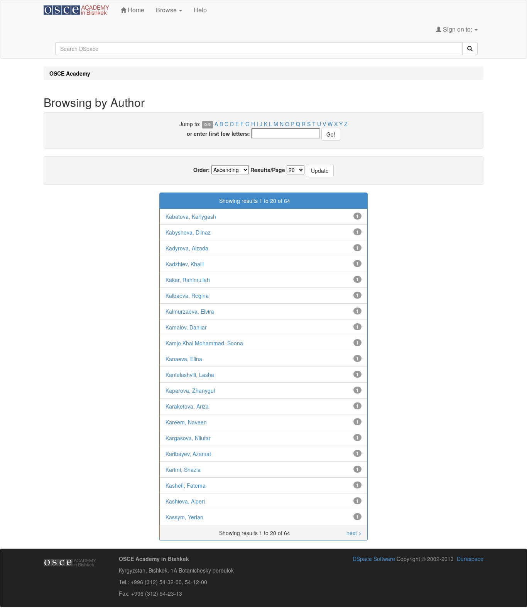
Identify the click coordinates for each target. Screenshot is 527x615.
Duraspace (470, 559)
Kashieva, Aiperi (185, 501)
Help (200, 9)
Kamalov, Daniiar (186, 327)
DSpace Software (374, 559)
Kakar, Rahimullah (188, 280)
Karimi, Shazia (183, 469)
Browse (167, 9)
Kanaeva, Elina (184, 359)
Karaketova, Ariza (187, 406)
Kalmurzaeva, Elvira (190, 311)
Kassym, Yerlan (184, 517)
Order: (201, 170)
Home (135, 9)
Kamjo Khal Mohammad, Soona (204, 343)
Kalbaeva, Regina (187, 295)
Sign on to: (457, 29)
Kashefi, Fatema (186, 485)
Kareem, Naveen (186, 422)
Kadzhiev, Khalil (185, 264)
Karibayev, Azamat (188, 454)
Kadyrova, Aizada (187, 248)
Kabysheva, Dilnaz (188, 232)
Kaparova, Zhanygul (190, 390)
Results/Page (267, 170)
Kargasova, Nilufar (188, 438)
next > (353, 200)
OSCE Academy (69, 73)
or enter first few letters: (218, 133)
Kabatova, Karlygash (191, 216)
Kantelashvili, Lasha (190, 374)
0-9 (207, 124)
